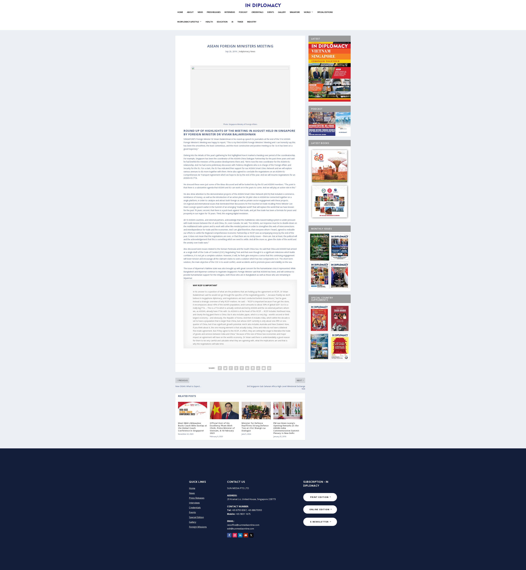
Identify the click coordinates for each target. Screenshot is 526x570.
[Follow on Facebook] (229, 535)
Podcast (243, 12)
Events (192, 512)
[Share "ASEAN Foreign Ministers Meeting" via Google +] (231, 368)
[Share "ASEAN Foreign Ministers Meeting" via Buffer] (252, 368)
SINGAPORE (295, 12)
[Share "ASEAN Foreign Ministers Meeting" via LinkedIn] (247, 368)
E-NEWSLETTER (319, 521)
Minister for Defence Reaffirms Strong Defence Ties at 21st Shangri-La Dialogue (255, 427)
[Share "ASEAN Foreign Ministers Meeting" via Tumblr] (236, 368)
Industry (251, 22)
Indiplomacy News (247, 51)
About (190, 12)
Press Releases (213, 12)
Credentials (257, 12)
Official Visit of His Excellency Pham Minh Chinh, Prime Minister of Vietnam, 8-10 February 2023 (222, 428)
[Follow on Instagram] (235, 535)
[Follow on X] (251, 535)
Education (222, 22)
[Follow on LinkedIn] (240, 535)
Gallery (282, 12)
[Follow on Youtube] (246, 535)
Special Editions (325, 12)
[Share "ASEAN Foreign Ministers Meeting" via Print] (269, 368)
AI (232, 22)
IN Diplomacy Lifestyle (188, 22)
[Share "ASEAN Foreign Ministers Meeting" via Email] (263, 368)
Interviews (230, 12)
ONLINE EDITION (319, 509)
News (200, 12)
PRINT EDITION (319, 497)
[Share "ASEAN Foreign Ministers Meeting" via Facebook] (220, 368)
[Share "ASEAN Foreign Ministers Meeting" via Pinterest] (242, 368)
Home (180, 12)
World (307, 12)
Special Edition (196, 517)
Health (209, 22)
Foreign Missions (198, 526)
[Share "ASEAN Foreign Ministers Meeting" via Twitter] (225, 368)
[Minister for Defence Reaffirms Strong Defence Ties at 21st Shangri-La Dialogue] (256, 410)
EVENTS (270, 12)
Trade (240, 22)
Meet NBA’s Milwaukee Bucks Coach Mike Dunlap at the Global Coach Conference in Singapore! (192, 427)
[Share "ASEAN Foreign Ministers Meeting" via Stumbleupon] (258, 368)
